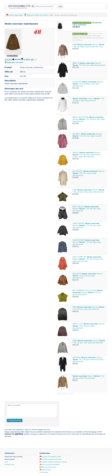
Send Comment (15, 420)
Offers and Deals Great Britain (50, 464)
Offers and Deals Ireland (48, 467)
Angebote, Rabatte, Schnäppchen (51, 459)
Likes (6, 462)
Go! (60, 6)
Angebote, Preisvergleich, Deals (51, 456)
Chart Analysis (44, 472)
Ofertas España (46, 470)
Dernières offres (9, 464)
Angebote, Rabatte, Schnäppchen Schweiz (54, 462)
